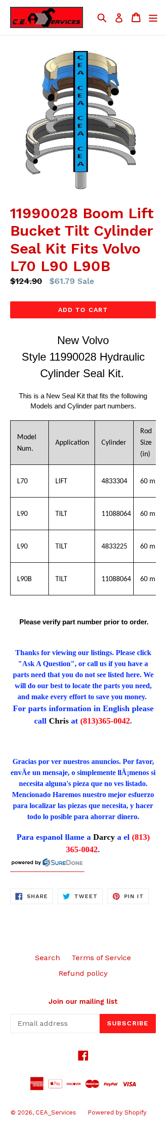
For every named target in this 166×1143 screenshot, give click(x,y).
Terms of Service (101, 957)
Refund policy (83, 973)
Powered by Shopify (117, 1112)
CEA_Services (56, 1112)
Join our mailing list (83, 1001)
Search (47, 957)
